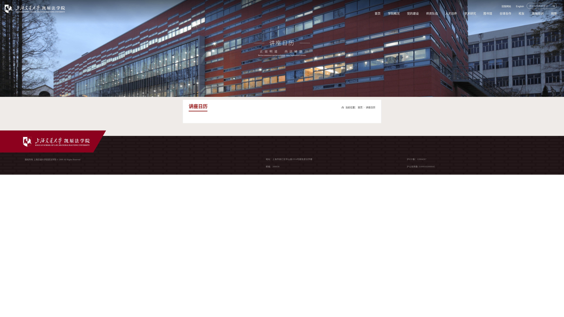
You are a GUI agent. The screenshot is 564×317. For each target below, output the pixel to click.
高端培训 (538, 13)
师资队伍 (432, 13)
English (520, 6)
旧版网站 (506, 6)
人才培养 (451, 13)
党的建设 (413, 13)
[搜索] (554, 6)
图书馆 (487, 13)
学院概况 (394, 13)
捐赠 (554, 13)
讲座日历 (370, 107)
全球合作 (505, 13)
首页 (378, 13)
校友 (521, 13)
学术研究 (470, 13)
